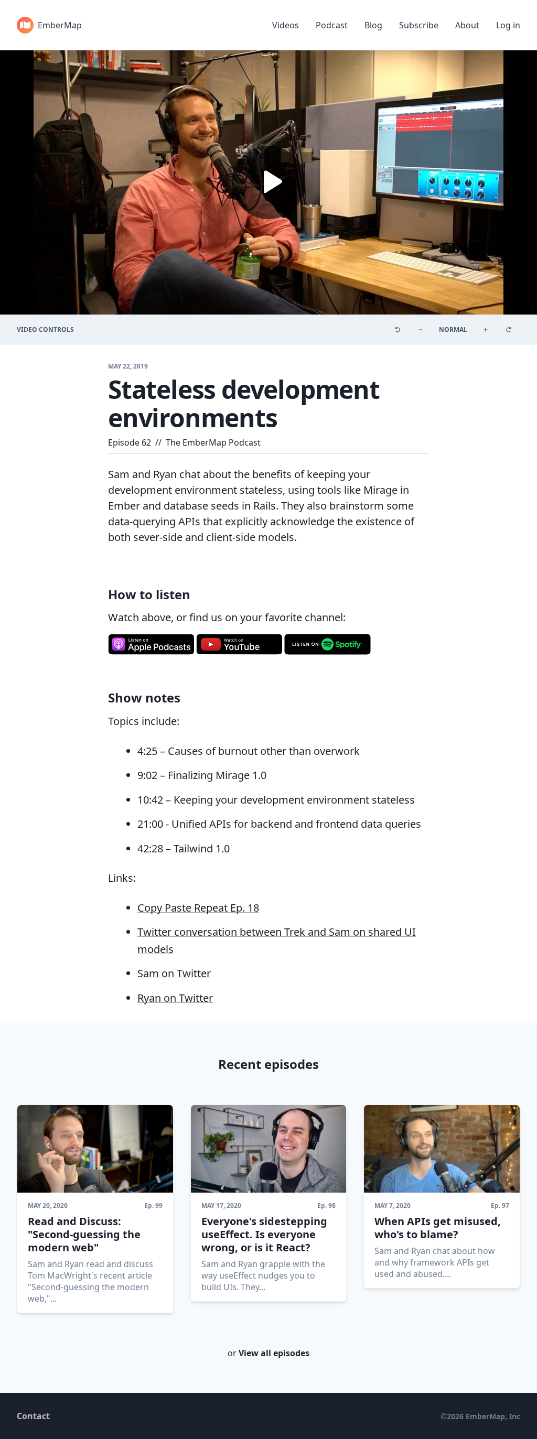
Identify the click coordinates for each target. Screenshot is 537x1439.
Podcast (332, 25)
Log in (508, 25)
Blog (373, 25)
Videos (285, 25)
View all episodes (274, 1353)
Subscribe (418, 25)
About (467, 25)
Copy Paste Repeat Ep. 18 (198, 908)
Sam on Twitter (174, 973)
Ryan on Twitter (175, 998)
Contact (33, 1416)
